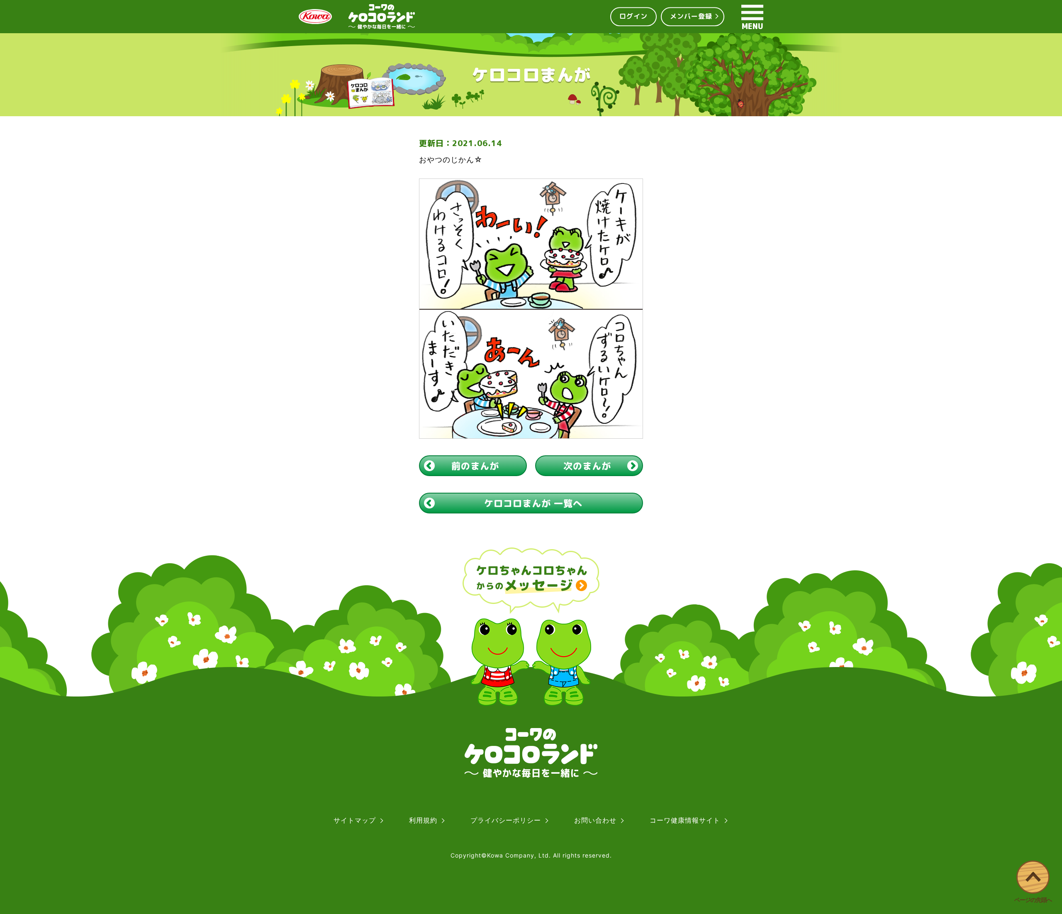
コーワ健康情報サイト (685, 820)
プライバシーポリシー (505, 820)
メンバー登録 (691, 16)
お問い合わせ (595, 820)
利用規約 (423, 820)
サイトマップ (355, 820)
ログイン (633, 16)
